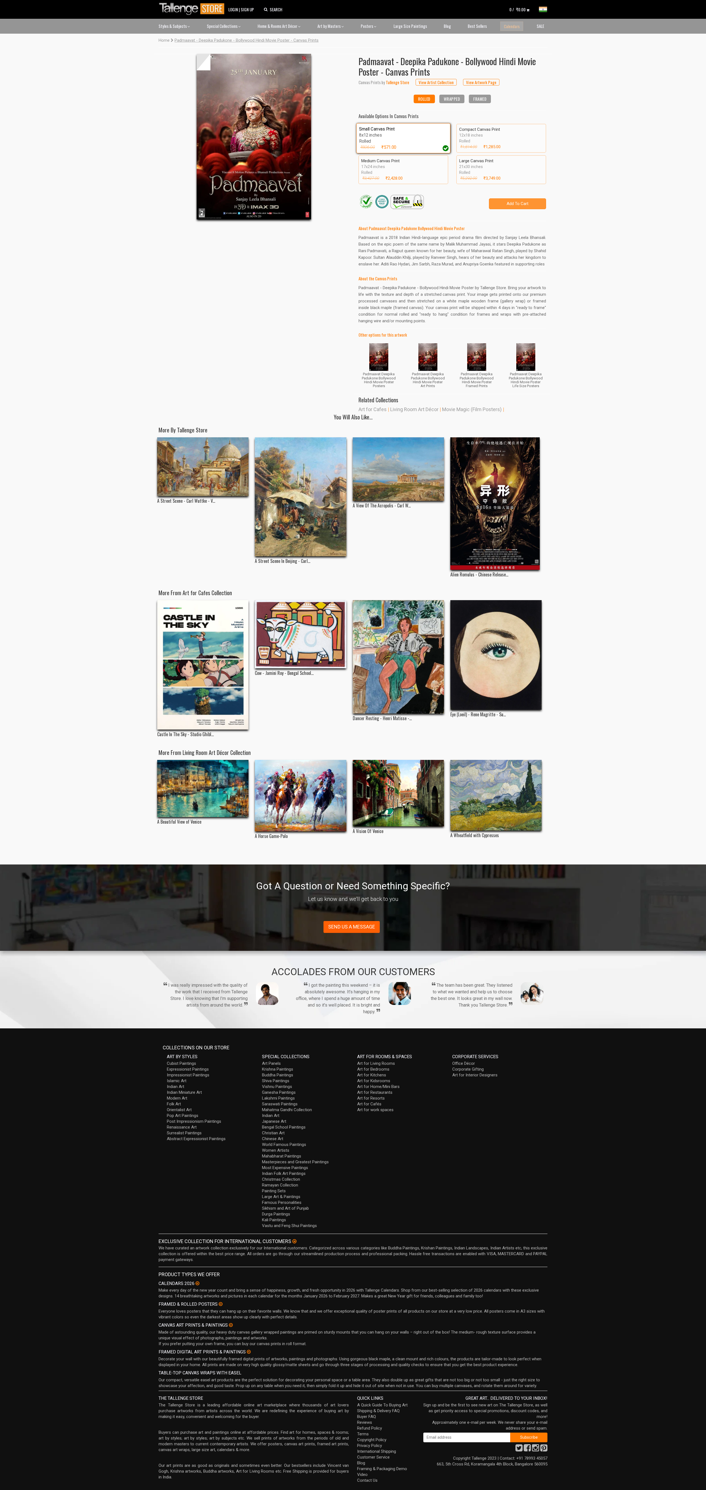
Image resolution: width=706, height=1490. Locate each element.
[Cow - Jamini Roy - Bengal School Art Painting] (300, 634)
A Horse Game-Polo (271, 836)
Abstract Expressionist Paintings (196, 1138)
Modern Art (177, 1098)
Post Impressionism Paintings (194, 1121)
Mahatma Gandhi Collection (287, 1109)
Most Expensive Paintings (285, 1167)
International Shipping (376, 1451)
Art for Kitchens (371, 1075)
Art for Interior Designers (475, 1075)
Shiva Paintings (275, 1080)
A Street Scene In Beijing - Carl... (282, 561)
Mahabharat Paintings (281, 1156)
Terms (363, 1434)
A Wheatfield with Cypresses (474, 835)
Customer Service (373, 1457)
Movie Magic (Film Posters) (472, 409)
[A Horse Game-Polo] (300, 795)
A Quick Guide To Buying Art (382, 1405)
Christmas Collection (281, 1179)
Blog (447, 26)
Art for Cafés (369, 1103)
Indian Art (175, 1086)
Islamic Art (176, 1080)
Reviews (364, 1422)
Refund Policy (369, 1428)
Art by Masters (329, 26)
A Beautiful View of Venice (179, 821)
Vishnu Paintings (277, 1086)
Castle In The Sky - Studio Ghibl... (185, 734)
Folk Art (174, 1103)
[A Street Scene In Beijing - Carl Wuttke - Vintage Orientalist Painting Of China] (300, 496)
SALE (540, 26)
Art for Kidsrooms (373, 1080)
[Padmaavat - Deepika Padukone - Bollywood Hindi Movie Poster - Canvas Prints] (254, 136)
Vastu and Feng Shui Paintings (289, 1225)
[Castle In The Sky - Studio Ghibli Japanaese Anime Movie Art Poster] (202, 665)
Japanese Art (274, 1121)
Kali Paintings (274, 1219)
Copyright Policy (371, 1439)
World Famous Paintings (284, 1144)
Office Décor (463, 1063)
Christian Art (273, 1132)
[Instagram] (535, 1449)
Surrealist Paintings (184, 1132)
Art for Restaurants (374, 1092)
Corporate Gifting (468, 1069)
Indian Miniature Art (184, 1092)
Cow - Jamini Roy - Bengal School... (284, 673)
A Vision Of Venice (368, 831)
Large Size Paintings (410, 26)
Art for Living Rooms (376, 1063)
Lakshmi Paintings (278, 1098)
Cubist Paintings (181, 1063)
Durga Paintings (276, 1214)
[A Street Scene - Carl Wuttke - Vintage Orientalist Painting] (202, 466)
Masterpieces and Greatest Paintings (295, 1161)
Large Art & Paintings (281, 1196)
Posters (367, 26)
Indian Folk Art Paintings (284, 1173)
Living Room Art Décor (414, 409)
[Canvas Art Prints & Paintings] (231, 1325)
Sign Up (247, 9)
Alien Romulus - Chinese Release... (479, 574)
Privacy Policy (369, 1445)
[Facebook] (527, 1449)
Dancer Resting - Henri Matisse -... (382, 718)
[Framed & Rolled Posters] (221, 1304)
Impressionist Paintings (188, 1075)
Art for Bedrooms (373, 1069)
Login (233, 9)
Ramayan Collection (280, 1185)
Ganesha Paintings (279, 1092)
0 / (517, 9)
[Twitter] (519, 1449)
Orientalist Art (179, 1109)
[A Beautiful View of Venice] (202, 788)
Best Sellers (477, 26)
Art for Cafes (373, 409)
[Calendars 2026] (197, 1283)
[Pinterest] (543, 1449)
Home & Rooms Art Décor (278, 26)
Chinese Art (272, 1138)
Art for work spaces (375, 1109)
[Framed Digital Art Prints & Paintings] (249, 1352)
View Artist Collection (436, 82)
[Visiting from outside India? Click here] (294, 1241)
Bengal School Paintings (284, 1127)
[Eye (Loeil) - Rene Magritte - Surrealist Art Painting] (496, 655)
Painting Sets (274, 1190)
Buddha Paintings (277, 1075)
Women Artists (275, 1150)
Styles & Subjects (173, 26)
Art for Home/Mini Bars (378, 1086)
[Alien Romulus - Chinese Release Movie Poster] (496, 503)
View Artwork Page (481, 82)
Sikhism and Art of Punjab (285, 1208)
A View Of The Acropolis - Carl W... (382, 505)
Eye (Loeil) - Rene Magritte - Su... (478, 714)
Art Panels (271, 1063)
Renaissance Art (182, 1127)
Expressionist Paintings (188, 1069)
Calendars (512, 26)
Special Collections (222, 26)
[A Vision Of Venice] (398, 793)
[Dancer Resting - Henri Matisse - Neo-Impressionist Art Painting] (398, 657)
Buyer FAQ (366, 1416)
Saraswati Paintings (280, 1103)
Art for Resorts (371, 1098)
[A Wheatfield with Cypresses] (496, 795)
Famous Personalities (281, 1202)
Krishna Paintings (277, 1069)
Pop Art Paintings (182, 1115)
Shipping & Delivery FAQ (378, 1410)
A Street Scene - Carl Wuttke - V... (186, 501)
